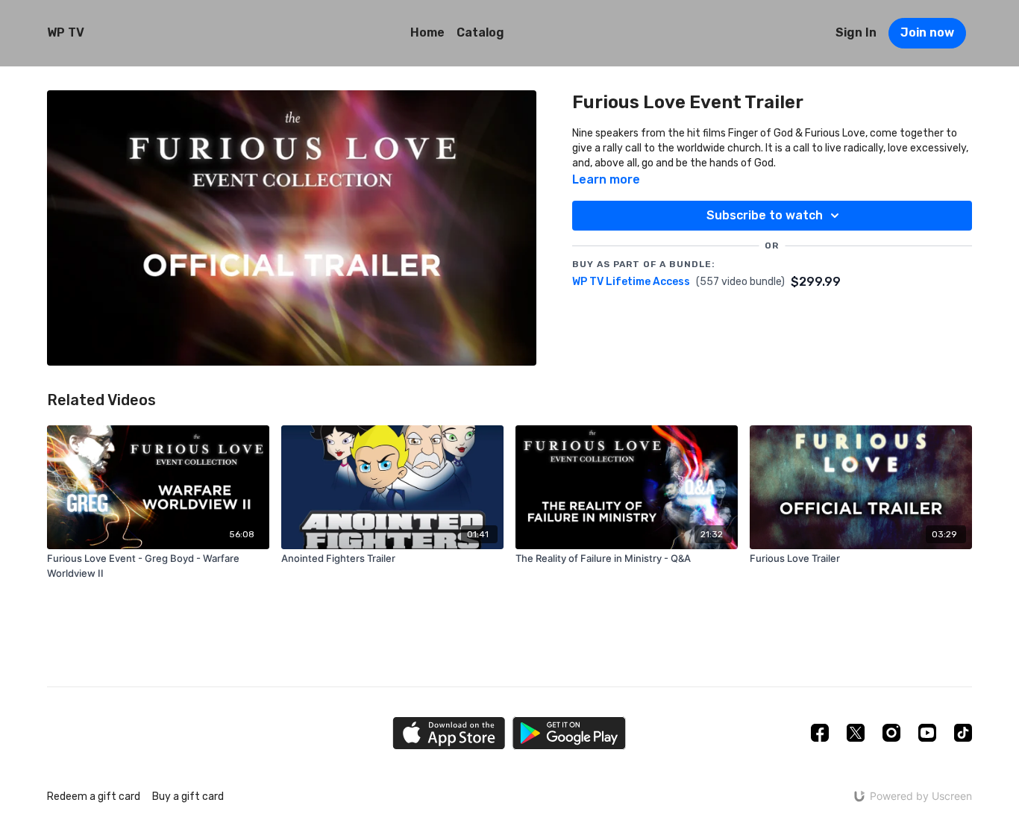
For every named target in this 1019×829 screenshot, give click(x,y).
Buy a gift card (188, 796)
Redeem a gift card (93, 796)
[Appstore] (449, 733)
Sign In (856, 32)
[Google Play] (569, 733)
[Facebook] (820, 733)
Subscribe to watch (764, 215)
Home (427, 32)
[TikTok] (963, 733)
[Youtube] (927, 733)
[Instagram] (891, 733)
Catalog (480, 32)
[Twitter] (856, 733)
